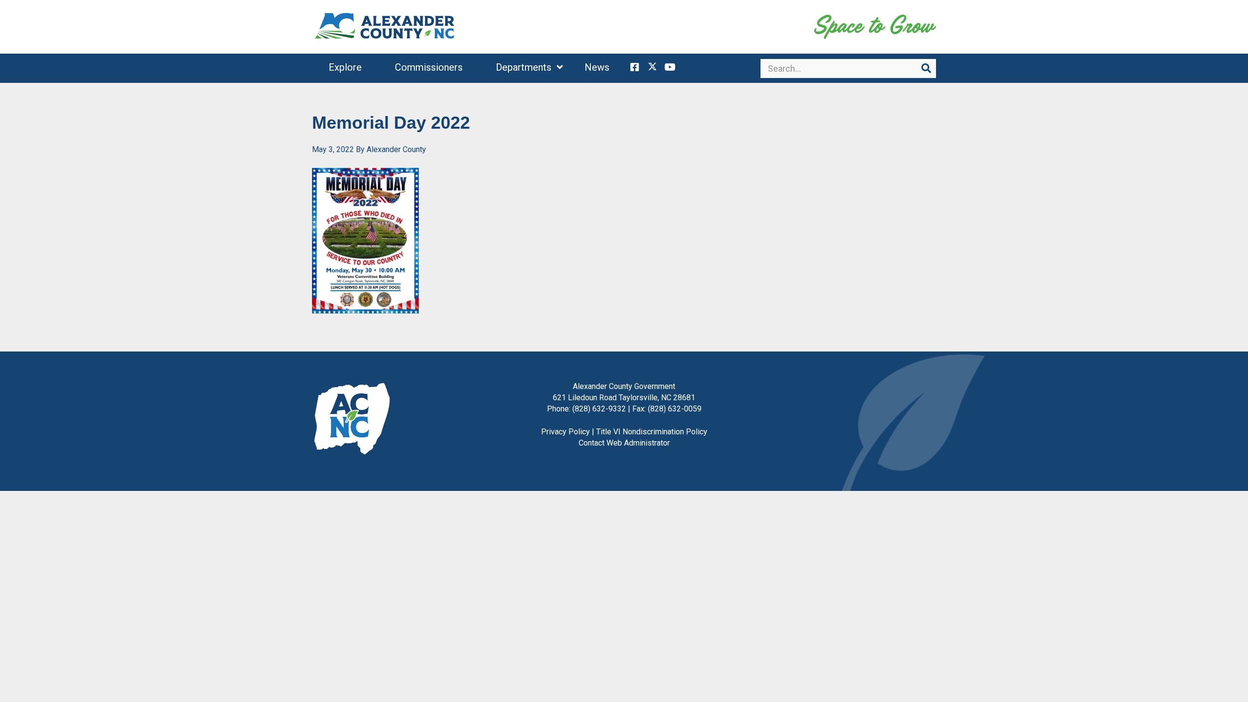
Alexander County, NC (385, 26)
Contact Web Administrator (624, 443)
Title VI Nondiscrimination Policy (651, 431)
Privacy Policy (565, 431)
